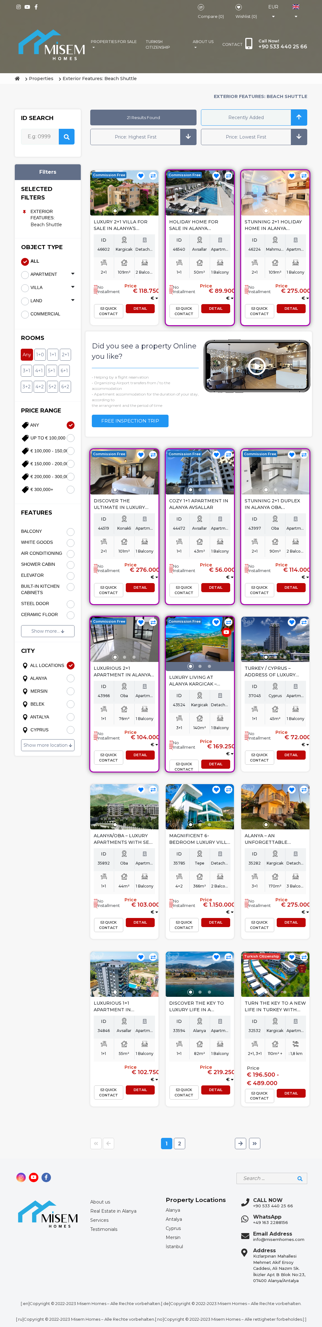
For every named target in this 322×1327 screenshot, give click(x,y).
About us (203, 41)
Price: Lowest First (246, 137)
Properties (41, 78)
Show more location (46, 745)
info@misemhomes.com (278, 1239)
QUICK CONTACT (108, 311)
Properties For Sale (114, 41)
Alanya (173, 1210)
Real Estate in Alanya (113, 1211)
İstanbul (174, 1246)
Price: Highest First (136, 137)
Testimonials (103, 1229)
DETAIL (140, 308)
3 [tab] (134, 210)
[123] (124, 193)
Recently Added (246, 117)
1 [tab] (115, 210)
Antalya (174, 1219)
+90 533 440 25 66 (273, 1205)
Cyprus (173, 1228)
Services (99, 1220)
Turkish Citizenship (158, 44)
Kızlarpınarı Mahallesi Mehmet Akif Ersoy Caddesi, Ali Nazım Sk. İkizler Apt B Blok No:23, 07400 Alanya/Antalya (279, 1268)
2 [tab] (124, 210)
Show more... (46, 631)
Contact (232, 44)
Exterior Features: (43, 214)
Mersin (173, 1237)
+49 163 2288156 (270, 1222)
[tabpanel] (124, 193)
